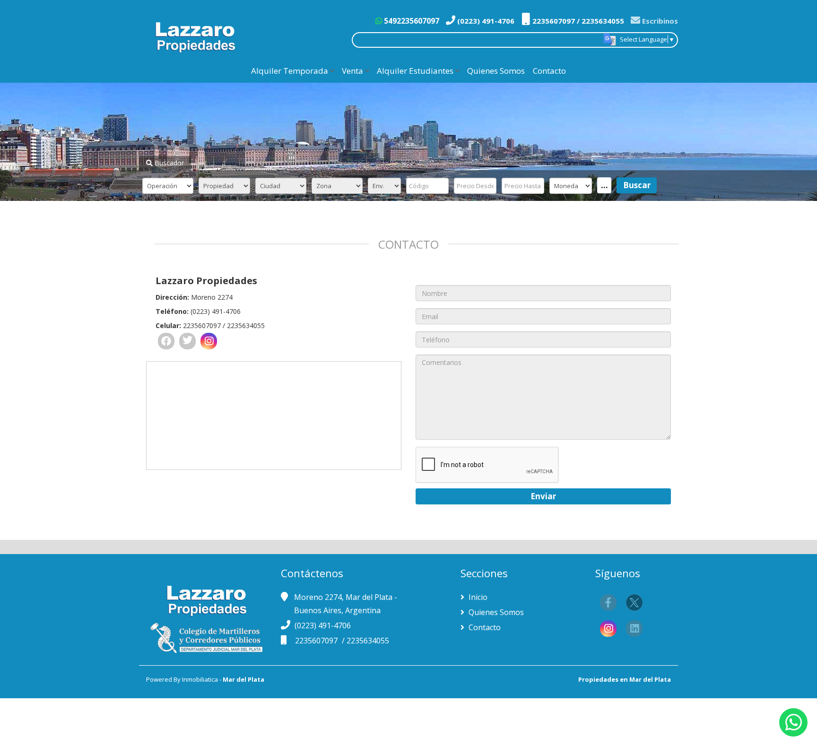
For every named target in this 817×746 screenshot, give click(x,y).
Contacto (549, 70)
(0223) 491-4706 (484, 21)
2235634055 (368, 640)
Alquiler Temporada (289, 70)
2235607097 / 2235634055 (577, 21)
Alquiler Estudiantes (415, 70)
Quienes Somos (496, 70)
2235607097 (317, 640)
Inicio (477, 597)
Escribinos (659, 21)
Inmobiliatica (200, 679)
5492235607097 (410, 21)
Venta (352, 70)
